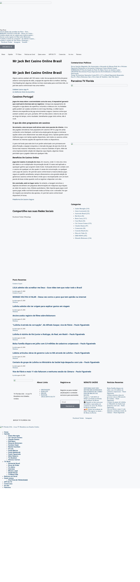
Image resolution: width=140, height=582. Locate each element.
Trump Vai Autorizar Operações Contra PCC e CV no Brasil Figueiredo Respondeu (97, 75)
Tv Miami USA (13, 474)
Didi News (11, 441)
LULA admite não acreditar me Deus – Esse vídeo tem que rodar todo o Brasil (47, 287)
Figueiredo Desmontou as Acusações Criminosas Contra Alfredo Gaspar (94, 68)
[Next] (8, 30)
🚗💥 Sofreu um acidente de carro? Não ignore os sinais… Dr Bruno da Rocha (93, 411)
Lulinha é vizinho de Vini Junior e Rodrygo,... (15, 40)
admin (15, 291)
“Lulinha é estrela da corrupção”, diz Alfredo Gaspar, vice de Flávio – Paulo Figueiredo (51, 325)
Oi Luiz (10, 449)
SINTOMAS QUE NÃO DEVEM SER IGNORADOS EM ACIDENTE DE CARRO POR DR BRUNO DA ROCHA (93, 391)
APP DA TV (52, 54)
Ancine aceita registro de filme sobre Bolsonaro (15, 37)
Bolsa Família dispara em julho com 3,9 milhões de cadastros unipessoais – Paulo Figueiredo (54, 343)
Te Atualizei (12, 458)
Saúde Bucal (12, 473)
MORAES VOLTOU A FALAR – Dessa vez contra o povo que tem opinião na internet (49, 297)
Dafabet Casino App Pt (20, 89)
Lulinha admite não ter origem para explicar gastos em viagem (41, 306)
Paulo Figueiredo (14, 454)
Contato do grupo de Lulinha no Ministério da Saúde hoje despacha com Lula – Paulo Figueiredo (56, 362)
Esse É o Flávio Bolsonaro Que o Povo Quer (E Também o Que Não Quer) (95, 77)
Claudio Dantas (81, 226)
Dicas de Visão (81, 233)
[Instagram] (2, 429)
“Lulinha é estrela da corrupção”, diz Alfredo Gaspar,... (17, 38)
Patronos (78, 54)
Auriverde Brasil (82, 213)
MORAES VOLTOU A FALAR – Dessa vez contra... (16, 33)
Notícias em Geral (29, 54)
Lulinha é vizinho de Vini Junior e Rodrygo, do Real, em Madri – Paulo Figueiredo (49, 334)
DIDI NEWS (81, 235)
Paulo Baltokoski (14, 452)
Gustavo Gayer (13, 445)
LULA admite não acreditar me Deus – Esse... (14, 32)
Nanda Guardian (14, 447)
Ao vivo (70, 54)
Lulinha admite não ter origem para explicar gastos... (17, 35)
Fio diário (11, 467)
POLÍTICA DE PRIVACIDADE (18, 480)
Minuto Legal (13, 471)
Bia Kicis (79, 216)
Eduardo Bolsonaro (83, 238)
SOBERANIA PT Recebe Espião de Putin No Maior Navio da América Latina (95, 70)
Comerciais (62, 54)
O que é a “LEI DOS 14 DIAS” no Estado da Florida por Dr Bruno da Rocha (93, 398)
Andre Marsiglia (82, 208)
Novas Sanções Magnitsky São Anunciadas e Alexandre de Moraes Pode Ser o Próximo (99, 66)
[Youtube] (4, 429)
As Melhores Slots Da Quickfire (23, 92)
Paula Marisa (13, 450)
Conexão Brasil (81, 231)
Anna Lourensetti (82, 211)
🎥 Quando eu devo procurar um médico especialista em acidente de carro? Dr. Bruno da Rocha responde (93, 404)
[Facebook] (0, 429)
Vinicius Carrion (14, 460)
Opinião (10, 54)
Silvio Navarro (13, 456)
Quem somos (42, 54)
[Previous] (7, 30)
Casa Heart (80, 221)
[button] (16, 216)
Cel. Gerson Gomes (83, 223)
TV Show (18, 54)
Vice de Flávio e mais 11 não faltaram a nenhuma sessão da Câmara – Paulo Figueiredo (52, 371)
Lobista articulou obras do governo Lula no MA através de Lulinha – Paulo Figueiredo (51, 353)
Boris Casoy (81, 218)
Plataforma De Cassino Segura (23, 199)
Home (3, 54)
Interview (11, 469)
